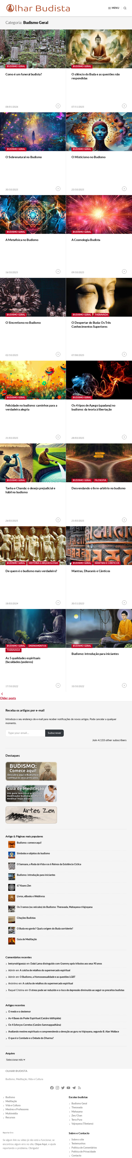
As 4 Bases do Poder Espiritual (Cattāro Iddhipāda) (34, 1018)
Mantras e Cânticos (107, 563)
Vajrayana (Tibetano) (82, 1124)
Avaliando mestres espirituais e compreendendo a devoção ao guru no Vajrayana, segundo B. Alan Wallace (63, 1032)
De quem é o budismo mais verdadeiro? (31, 571)
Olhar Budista (16, 1071)
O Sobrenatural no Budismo (24, 157)
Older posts (8, 698)
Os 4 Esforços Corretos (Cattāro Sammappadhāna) (34, 1025)
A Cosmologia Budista (86, 240)
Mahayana (77, 1112)
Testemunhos (78, 1143)
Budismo (10, 1097)
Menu (115, 8)
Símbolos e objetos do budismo (33, 853)
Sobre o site (78, 1140)
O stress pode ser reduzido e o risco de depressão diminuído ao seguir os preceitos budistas (76, 990)
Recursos (10, 1117)
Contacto (76, 1156)
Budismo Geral (16, 66)
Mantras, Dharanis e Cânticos (91, 571)
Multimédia (12, 1113)
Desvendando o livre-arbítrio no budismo (98, 488)
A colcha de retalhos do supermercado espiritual (45, 970)
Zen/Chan (77, 1116)
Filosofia (100, 480)
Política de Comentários (84, 1148)
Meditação (11, 1101)
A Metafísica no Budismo (22, 240)
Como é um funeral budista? (24, 74)
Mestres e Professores (17, 1109)
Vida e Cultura (13, 1105)
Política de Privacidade (84, 1152)
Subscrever (54, 733)
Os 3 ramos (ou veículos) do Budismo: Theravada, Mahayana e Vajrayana (54, 907)
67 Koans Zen (24, 886)
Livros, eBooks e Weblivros (31, 896)
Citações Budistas (26, 918)
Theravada (101, 315)
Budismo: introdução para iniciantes (95, 654)
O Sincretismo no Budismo (23, 322)
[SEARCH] (123, 8)
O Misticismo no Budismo (89, 157)
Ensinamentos (37, 646)
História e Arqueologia (43, 563)
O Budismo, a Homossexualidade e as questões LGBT (47, 977)
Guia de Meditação (27, 939)
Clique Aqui (41, 1144)
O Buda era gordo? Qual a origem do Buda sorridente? (45, 929)
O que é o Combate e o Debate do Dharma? (31, 1038)
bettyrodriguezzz (17, 964)
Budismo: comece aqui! (29, 843)
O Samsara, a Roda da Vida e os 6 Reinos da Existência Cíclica (49, 864)
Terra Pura (77, 1120)
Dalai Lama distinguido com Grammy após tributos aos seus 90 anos (66, 964)
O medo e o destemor (19, 1012)
